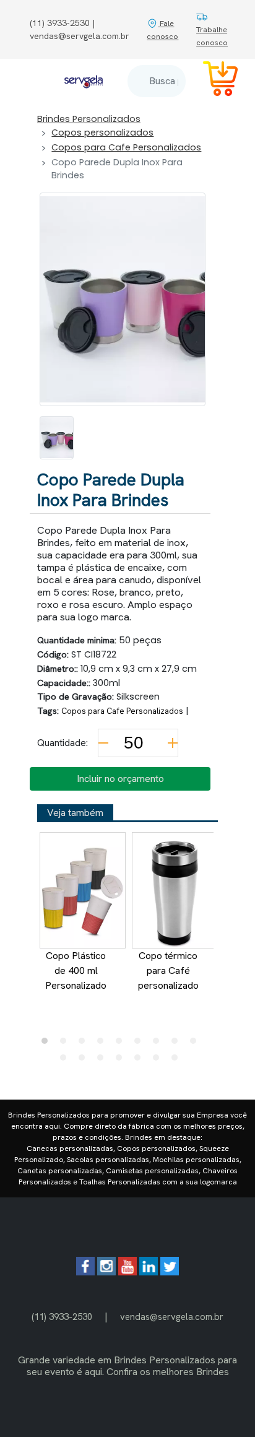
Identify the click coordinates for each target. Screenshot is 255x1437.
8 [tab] (177, 1044)
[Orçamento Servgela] (213, 81)
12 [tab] (103, 1060)
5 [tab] (122, 1044)
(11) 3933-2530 (62, 1316)
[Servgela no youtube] (127, 1272)
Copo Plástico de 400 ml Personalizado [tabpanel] (75, 970)
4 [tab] (103, 1044)
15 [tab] (159, 1060)
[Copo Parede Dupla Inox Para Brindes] (57, 437)
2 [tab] (66, 1044)
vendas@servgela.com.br (171, 1316)
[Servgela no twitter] (169, 1272)
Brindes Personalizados (88, 119)
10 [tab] (66, 1060)
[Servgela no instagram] (106, 1272)
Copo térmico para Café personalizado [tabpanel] (168, 970)
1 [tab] (47, 1044)
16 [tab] (177, 1060)
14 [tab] (140, 1060)
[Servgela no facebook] (85, 1272)
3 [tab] (85, 1044)
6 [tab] (140, 1044)
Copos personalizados (102, 132)
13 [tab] (122, 1060)
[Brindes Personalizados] (84, 81)
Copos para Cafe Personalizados (126, 147)
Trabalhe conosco (212, 36)
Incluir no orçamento (120, 778)
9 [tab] (196, 1044)
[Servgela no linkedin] (148, 1272)
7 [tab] (159, 1044)
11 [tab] (85, 1060)
